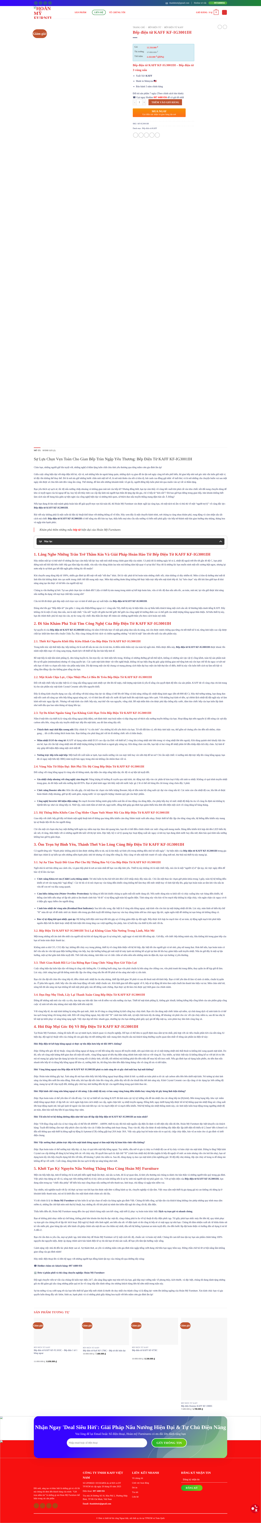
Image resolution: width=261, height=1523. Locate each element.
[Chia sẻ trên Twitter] (141, 135)
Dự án (134, 1487)
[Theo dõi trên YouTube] (50, 3)
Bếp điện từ (154, 27)
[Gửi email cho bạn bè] (146, 135)
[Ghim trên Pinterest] (151, 135)
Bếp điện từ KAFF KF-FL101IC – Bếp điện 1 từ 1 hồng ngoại (55, 1351)
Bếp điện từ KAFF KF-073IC (144, 1350)
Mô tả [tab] (37, 450)
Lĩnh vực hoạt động (140, 1483)
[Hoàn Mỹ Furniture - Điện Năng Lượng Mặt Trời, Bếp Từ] (54, 12)
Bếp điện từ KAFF (173, 27)
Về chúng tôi (117, 12)
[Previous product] (225, 27)
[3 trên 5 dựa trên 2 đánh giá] (163, 41)
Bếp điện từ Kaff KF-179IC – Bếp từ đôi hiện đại (104, 1350)
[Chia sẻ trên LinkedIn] (157, 135)
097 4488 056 (160, 97)
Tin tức (135, 1492)
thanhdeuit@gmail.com (100, 1504)
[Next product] (220, 27)
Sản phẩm (80, 12)
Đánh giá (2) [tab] (49, 450)
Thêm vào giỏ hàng (165, 102)
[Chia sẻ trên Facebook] (135, 135)
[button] (207, 12)
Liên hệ (98, 12)
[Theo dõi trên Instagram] (40, 3)
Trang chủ (139, 27)
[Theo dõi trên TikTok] (45, 3)
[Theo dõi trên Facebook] (36, 3)
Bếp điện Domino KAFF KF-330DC (196, 1406)
